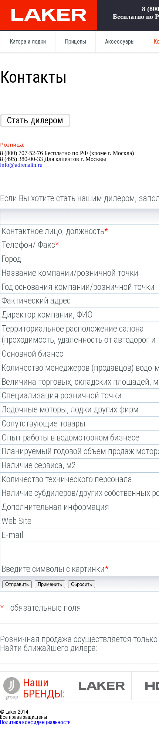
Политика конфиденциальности (35, 722)
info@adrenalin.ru (21, 165)
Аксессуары (120, 41)
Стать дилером (35, 120)
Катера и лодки (28, 41)
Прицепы (75, 41)
